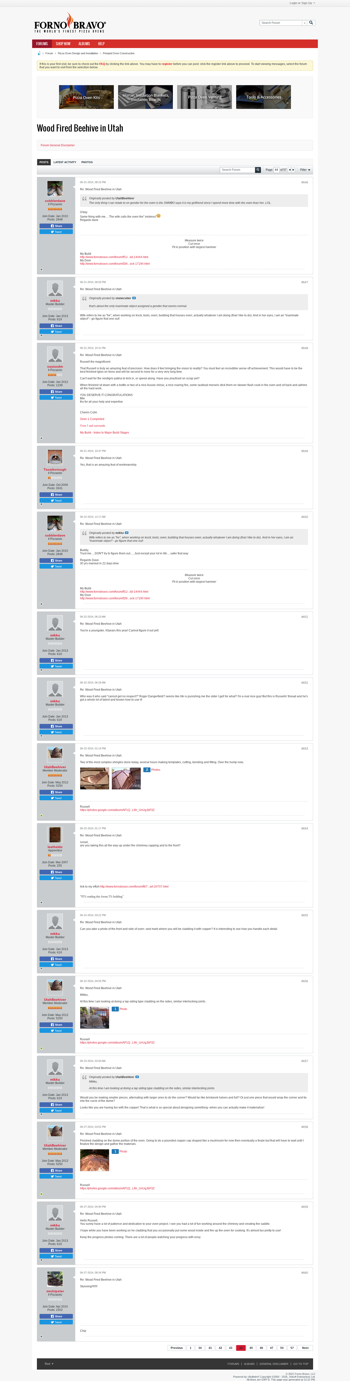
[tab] (44, 162)
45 (251, 1348)
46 (261, 1348)
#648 (304, 348)
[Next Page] (293, 169)
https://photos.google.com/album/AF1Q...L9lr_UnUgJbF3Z (117, 810)
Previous (177, 1348)
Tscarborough (55, 469)
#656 (304, 981)
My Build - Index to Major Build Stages (104, 432)
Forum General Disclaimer (58, 145)
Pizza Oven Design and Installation (78, 53)
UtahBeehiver (55, 767)
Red (48, 1364)
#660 (304, 1272)
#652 (304, 682)
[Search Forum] (311, 23)
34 (200, 1348)
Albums (84, 43)
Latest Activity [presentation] (65, 162)
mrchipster (55, 1291)
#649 (304, 451)
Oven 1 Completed (92, 419)
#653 (304, 748)
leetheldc (55, 847)
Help (101, 43)
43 (230, 1348)
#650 (304, 517)
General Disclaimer (274, 1363)
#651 (304, 617)
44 (241, 1348)
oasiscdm (55, 366)
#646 (304, 182)
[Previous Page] (289, 169)
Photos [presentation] (87, 162)
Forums (42, 43)
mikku (55, 301)
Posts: (51, 219)
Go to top (300, 1363)
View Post (134, 298)
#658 (304, 1127)
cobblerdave (55, 201)
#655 (304, 915)
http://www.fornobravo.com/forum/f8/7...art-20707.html (134, 886)
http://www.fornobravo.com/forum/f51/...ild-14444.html (114, 257)
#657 (304, 1061)
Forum (49, 53)
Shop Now (63, 43)
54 (282, 1348)
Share (58, 225)
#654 (304, 828)
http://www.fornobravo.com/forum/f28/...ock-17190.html (115, 263)
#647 (304, 282)
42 (220, 1348)
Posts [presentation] (44, 162)
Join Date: (48, 216)
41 (210, 1348)
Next (305, 1348)
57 (292, 1348)
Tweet (58, 232)
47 (271, 1348)
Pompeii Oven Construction (119, 53)
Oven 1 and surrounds (92, 425)
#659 (304, 1207)
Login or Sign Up (301, 3)
